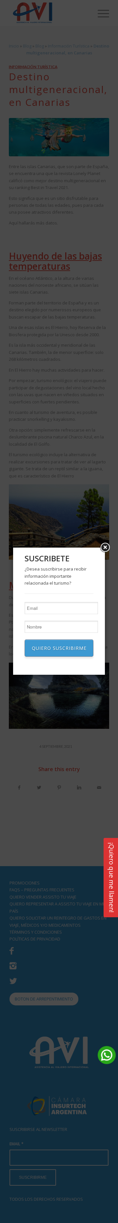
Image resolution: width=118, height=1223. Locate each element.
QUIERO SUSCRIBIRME (59, 648)
